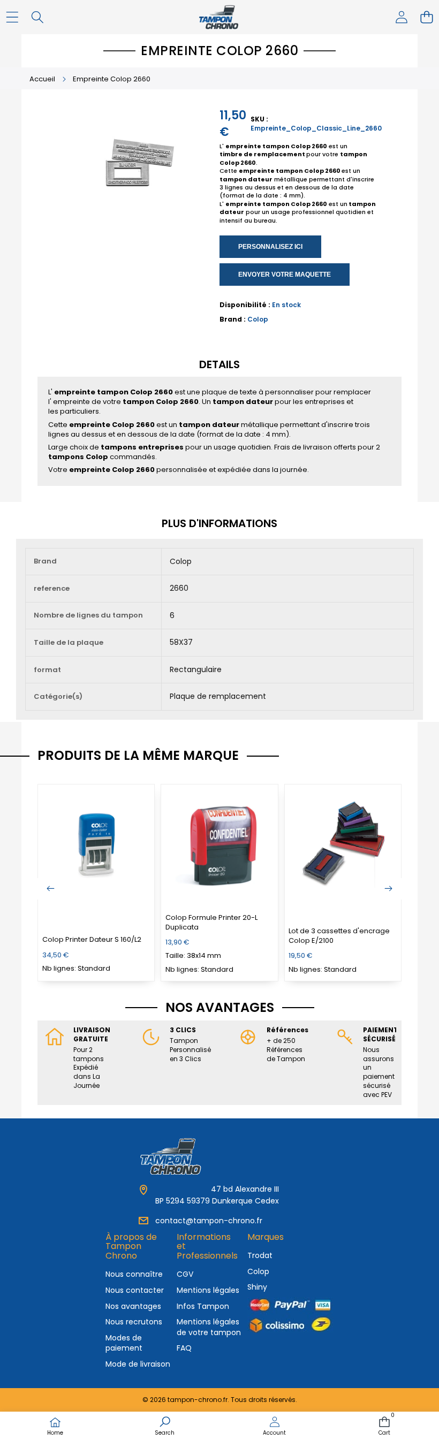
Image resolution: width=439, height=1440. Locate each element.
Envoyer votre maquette (284, 274)
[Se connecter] (401, 17)
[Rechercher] (37, 17)
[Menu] (12, 17)
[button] (426, 17)
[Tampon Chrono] (219, 17)
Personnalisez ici (270, 246)
